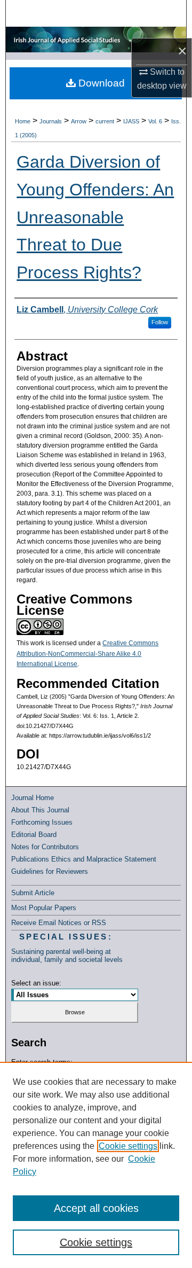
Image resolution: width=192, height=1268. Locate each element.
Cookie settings (128, 1145)
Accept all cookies (96, 1208)
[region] (96, 1165)
